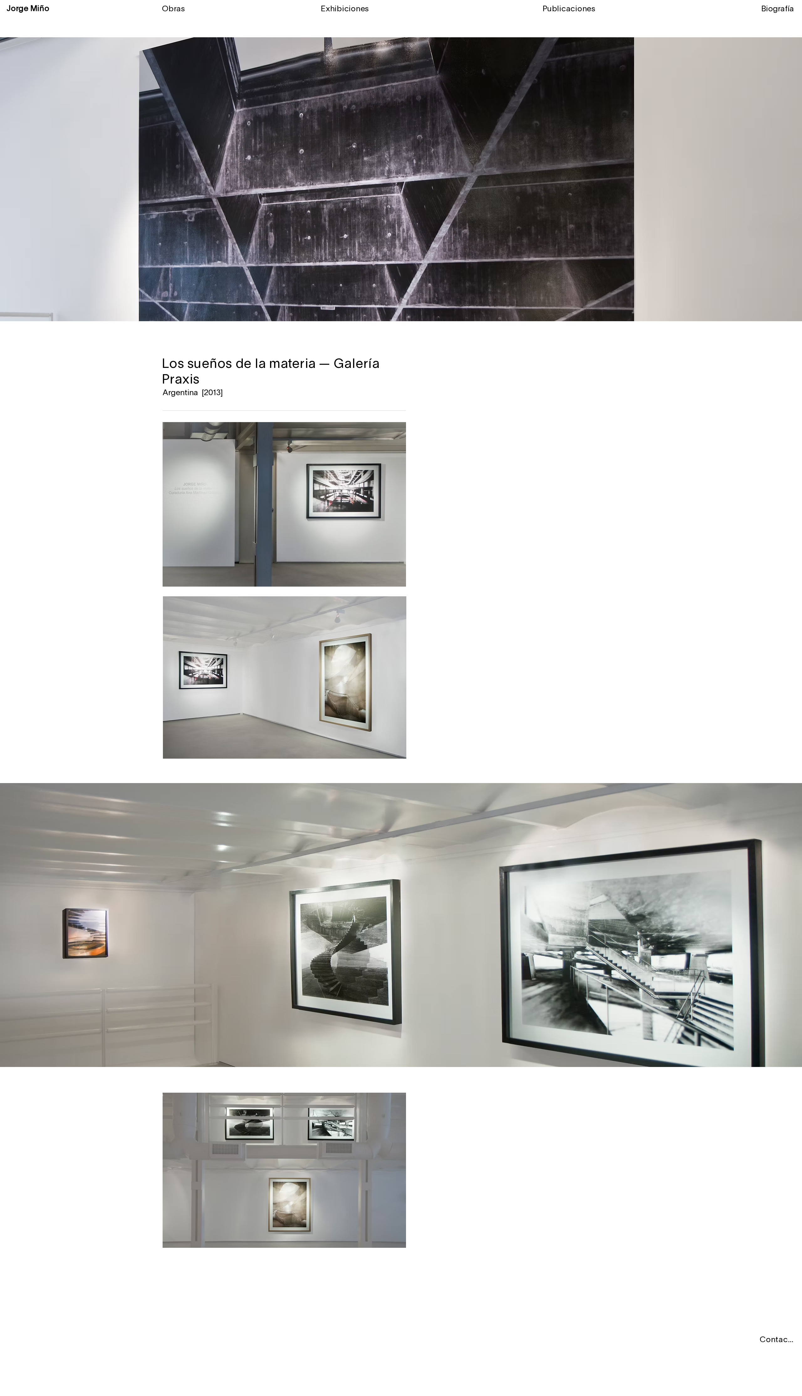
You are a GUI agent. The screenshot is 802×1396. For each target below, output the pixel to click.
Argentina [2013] (193, 393)
